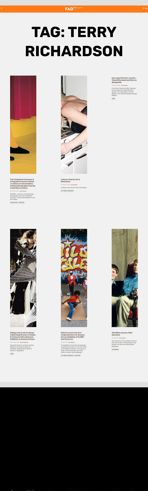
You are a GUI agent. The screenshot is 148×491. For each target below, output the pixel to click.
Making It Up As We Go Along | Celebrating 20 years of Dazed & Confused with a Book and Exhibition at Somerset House (22, 336)
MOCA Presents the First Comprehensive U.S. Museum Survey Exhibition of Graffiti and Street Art (73, 336)
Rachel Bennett (24, 342)
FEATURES (21, 202)
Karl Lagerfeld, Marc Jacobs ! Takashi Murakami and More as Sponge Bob (124, 80)
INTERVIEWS (115, 349)
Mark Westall (23, 191)
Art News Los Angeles (67, 190)
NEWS (113, 98)
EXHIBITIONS (14, 202)
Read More (20, 350)
